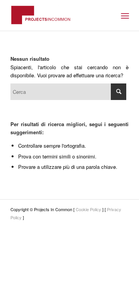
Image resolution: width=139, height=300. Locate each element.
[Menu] (124, 16)
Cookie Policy (88, 209)
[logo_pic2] (57, 15)
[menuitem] (124, 16)
